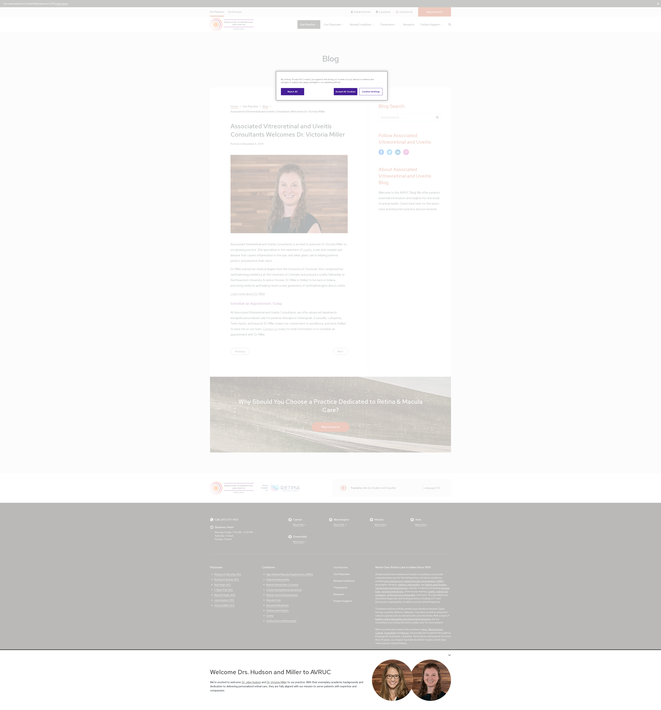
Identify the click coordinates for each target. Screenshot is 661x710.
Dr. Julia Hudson (251, 682)
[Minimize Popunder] (449, 655)
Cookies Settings (371, 91)
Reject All (293, 91)
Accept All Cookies (345, 91)
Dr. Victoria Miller (277, 682)
